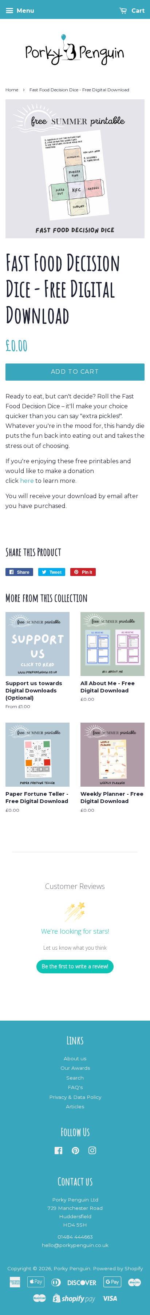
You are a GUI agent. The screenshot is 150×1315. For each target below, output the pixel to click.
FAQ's (75, 1087)
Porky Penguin (72, 1268)
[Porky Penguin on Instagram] (92, 1152)
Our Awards (75, 1068)
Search (75, 1078)
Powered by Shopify (118, 1268)
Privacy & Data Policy (75, 1097)
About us (75, 1058)
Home (11, 89)
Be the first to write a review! (75, 966)
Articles (75, 1106)
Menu (24, 10)
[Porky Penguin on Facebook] (58, 1152)
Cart (137, 10)
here (27, 480)
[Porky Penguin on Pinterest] (75, 1152)
